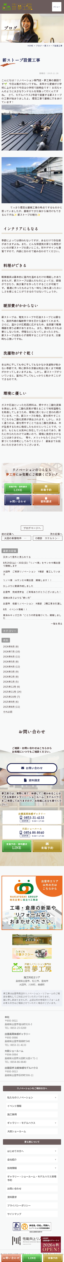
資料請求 (12, 1197)
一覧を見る (56, 623)
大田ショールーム (16, 1131)
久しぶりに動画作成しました (18, 586)
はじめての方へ (15, 1151)
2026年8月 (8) (11, 646)
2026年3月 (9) (11, 671)
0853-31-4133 (18, 1045)
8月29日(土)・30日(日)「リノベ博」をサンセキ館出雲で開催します (31, 564)
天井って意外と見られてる (17, 556)
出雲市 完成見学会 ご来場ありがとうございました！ (32, 591)
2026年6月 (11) (11, 656)
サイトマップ (14, 1214)
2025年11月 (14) (12, 691)
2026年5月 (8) (11, 661)
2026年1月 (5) (11, 681)
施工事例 (12, 1114)
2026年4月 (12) (11, 666)
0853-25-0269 (18, 1027)
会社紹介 (12, 1159)
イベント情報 (14, 1106)
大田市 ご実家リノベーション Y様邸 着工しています (31, 573)
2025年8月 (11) (11, 706)
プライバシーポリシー (19, 1205)
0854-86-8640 (18, 1061)
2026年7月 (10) (11, 651)
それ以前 (7, 711)
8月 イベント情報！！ (15, 609)
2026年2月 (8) (11, 676)
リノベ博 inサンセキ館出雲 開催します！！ (27, 580)
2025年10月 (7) (11, 696)
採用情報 (12, 1168)
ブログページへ (32, 528)
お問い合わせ (14, 1188)
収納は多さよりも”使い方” (17, 597)
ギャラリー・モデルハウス (21, 1122)
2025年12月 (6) (11, 686)
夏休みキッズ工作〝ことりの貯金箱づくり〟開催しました (32, 616)
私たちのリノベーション (20, 1097)
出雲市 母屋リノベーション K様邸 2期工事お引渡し (32, 603)
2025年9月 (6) (11, 701)
